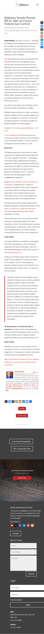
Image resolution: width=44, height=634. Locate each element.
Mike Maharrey (11, 28)
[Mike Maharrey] (10, 377)
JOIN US (22, 478)
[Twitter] (37, 372)
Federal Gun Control (11, 362)
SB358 (7, 61)
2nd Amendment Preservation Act (20, 359)
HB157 (29, 138)
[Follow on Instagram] (28, 525)
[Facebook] (34, 372)
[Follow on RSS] (32, 525)
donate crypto (22, 415)
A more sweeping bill (11, 135)
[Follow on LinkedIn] (24, 525)
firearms (22, 362)
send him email (29, 374)
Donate (15, 533)
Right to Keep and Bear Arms (24, 30)
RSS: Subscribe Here (22, 448)
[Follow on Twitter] (16, 525)
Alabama (36, 359)
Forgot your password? (16, 600)
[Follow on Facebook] (20, 525)
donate (22, 408)
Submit (31, 573)
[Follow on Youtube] (12, 525)
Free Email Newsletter (21, 441)
